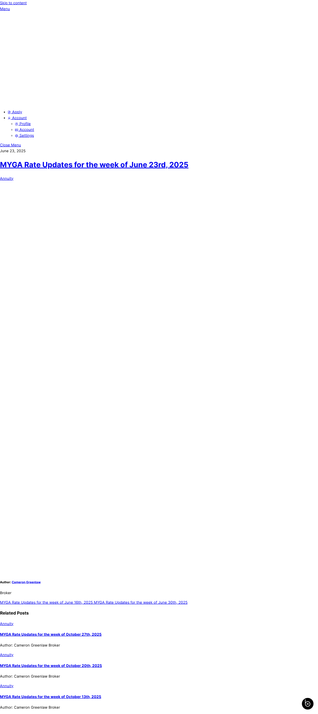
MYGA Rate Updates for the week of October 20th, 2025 (51, 665)
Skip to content (13, 3)
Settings (26, 135)
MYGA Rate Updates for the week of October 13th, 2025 (50, 697)
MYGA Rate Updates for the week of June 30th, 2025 (140, 602)
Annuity (6, 178)
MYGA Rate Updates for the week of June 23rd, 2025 (94, 164)
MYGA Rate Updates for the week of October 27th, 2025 (51, 634)
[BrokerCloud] (46, 102)
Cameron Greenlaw (26, 582)
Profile (24, 124)
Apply (16, 112)
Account (19, 118)
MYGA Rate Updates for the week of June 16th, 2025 (46, 602)
